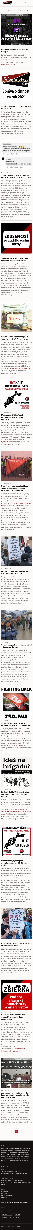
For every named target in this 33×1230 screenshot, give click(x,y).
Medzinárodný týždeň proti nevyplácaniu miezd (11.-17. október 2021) (15, 863)
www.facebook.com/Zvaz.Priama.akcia (17, 1202)
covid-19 (4, 1211)
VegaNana (17, 1217)
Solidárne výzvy (6, 1217)
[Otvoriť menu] (30, 2)
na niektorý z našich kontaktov (19, 368)
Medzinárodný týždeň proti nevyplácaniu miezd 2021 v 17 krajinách (13, 417)
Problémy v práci (7, 1214)
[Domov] (7, 3)
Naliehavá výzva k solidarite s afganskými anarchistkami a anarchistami (13, 1017)
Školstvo (17, 1214)
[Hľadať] (26, 2)
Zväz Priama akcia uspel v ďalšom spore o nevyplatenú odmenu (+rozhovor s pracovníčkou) (14, 488)
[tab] (8, 10)
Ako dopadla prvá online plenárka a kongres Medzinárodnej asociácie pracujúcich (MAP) (15, 1095)
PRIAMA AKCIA (16, 1226)
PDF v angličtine (14, 745)
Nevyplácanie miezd (15, 1211)
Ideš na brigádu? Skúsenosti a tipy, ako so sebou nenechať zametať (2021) (15, 794)
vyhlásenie (5, 442)
